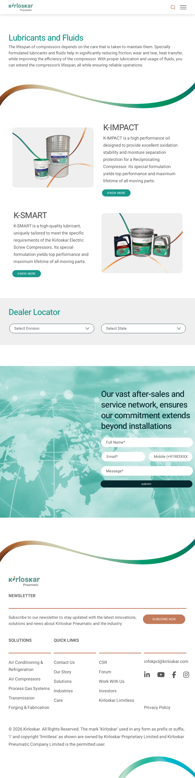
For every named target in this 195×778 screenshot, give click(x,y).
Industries (63, 691)
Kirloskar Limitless (116, 700)
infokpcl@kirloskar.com (166, 661)
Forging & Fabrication (29, 707)
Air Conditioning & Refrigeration (26, 666)
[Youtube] (161, 675)
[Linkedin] (147, 675)
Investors (108, 691)
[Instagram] (186, 675)
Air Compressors (24, 679)
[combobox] (51, 328)
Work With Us (111, 681)
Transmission (21, 698)
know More (116, 193)
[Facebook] (174, 675)
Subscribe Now (164, 619)
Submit (146, 484)
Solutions (63, 681)
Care (58, 700)
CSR (103, 662)
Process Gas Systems (29, 688)
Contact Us (64, 662)
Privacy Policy (157, 707)
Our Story (62, 672)
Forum (105, 672)
